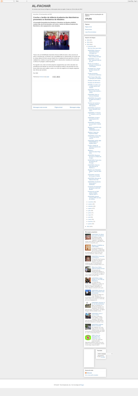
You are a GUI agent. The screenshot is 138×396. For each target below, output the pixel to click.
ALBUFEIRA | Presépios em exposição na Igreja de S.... (94, 124)
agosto (90, 208)
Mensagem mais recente (40, 107)
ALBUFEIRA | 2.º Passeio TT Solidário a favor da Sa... (94, 114)
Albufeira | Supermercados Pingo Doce (94, 152)
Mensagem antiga (75, 107)
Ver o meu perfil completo (91, 375)
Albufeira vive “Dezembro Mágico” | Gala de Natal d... (94, 171)
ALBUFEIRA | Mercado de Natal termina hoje (94, 179)
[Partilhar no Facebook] (58, 77)
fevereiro (90, 221)
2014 (88, 42)
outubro (90, 204)
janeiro (90, 223)
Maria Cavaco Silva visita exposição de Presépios (94, 77)
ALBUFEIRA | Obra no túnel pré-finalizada (93, 95)
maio (89, 215)
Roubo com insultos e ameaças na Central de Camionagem (94, 65)
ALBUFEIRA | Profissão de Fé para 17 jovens (94, 175)
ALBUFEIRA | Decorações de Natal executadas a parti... (94, 99)
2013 (88, 44)
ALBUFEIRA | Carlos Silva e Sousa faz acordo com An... (94, 137)
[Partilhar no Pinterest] (59, 77)
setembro (90, 206)
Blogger (82, 385)
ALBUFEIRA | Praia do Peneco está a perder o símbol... (94, 91)
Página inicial (58, 107)
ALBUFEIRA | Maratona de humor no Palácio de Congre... (94, 157)
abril (89, 217)
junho (89, 212)
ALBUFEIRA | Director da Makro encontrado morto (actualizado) (98, 292)
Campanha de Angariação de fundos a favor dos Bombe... (94, 188)
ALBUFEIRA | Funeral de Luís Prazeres (98, 257)
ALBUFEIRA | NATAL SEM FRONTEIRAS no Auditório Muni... (94, 142)
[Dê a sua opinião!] (55, 77)
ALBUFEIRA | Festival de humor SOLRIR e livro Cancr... (94, 109)
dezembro (91, 46)
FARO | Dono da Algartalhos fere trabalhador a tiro (96, 337)
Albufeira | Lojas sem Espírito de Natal (93, 133)
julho (89, 210)
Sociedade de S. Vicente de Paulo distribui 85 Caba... (94, 70)
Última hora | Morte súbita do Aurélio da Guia (98, 268)
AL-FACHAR (41, 6)
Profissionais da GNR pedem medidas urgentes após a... (93, 193)
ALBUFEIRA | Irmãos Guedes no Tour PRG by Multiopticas (98, 279)
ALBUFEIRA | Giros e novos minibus (97, 314)
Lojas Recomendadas (90, 32)
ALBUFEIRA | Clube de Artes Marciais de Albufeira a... (94, 166)
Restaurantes (88, 29)
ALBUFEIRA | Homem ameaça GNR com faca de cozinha (94, 198)
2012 (88, 226)
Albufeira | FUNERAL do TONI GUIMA (98, 246)
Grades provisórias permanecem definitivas (94, 74)
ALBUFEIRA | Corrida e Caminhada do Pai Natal (94, 119)
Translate (102, 357)
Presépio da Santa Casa (94, 80)
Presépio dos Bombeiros (94, 82)
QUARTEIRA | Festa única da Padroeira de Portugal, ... (94, 161)
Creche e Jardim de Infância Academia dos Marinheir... (94, 147)
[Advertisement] (57, 92)
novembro (91, 202)
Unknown (89, 373)
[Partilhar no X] (56, 77)
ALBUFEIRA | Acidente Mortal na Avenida (97, 325)
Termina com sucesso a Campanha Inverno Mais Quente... (94, 104)
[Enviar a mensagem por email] (53, 77)
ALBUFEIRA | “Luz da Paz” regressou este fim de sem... (94, 60)
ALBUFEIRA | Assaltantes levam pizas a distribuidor (94, 183)
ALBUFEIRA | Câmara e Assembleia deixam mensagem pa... (94, 52)
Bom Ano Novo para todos (94, 48)
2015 (88, 40)
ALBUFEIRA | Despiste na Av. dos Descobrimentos (98, 303)
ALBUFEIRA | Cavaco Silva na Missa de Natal (94, 56)
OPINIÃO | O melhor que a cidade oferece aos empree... (94, 86)
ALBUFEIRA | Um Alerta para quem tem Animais (98, 235)
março (90, 219)
